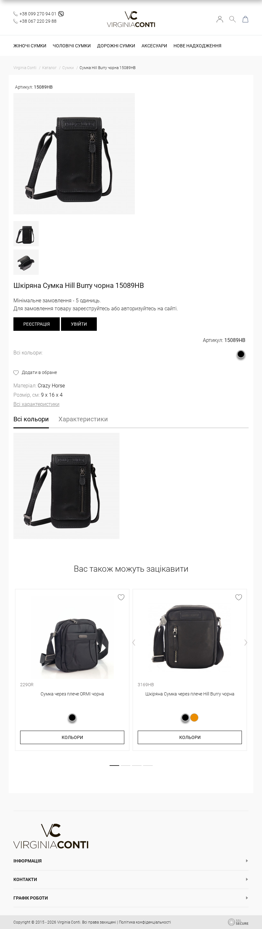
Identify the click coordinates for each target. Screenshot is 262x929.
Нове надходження (197, 45)
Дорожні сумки (116, 45)
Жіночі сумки (29, 45)
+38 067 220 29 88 (38, 21)
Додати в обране (39, 372)
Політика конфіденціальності (145, 922)
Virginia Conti (68, 922)
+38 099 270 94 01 (38, 13)
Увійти (220, 19)
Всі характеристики (36, 404)
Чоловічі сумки (72, 45)
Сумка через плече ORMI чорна (72, 693)
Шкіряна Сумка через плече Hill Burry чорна (190, 693)
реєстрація (36, 324)
